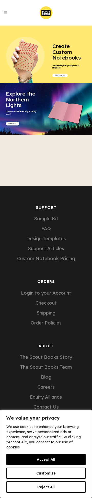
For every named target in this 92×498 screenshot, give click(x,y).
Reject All (46, 487)
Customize (46, 473)
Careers (46, 387)
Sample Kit (46, 219)
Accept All (46, 459)
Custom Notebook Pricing (46, 258)
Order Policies (46, 323)
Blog (46, 377)
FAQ (46, 228)
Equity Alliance (46, 397)
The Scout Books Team (46, 367)
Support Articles (46, 248)
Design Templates (46, 238)
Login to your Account (46, 293)
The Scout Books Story (46, 357)
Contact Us (46, 407)
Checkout (46, 303)
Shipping (46, 313)
